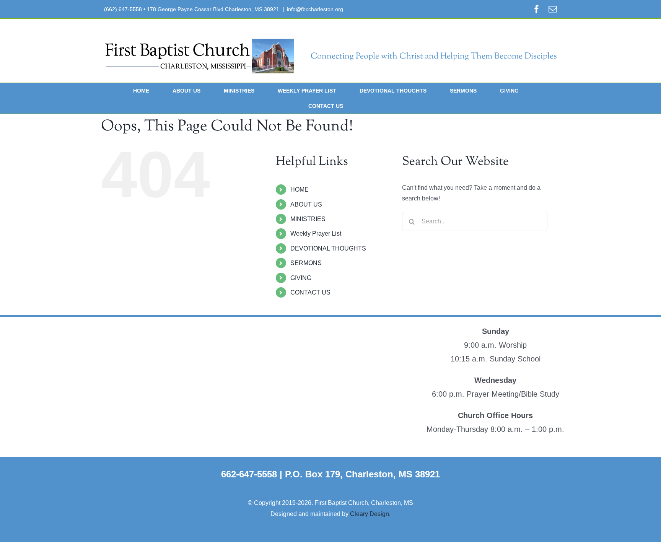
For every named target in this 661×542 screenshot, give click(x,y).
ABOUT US (306, 204)
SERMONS (306, 263)
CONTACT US (310, 292)
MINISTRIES (308, 219)
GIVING (300, 278)
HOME (299, 189)
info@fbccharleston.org (315, 9)
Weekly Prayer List (315, 233)
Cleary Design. (370, 514)
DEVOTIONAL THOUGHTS (328, 248)
